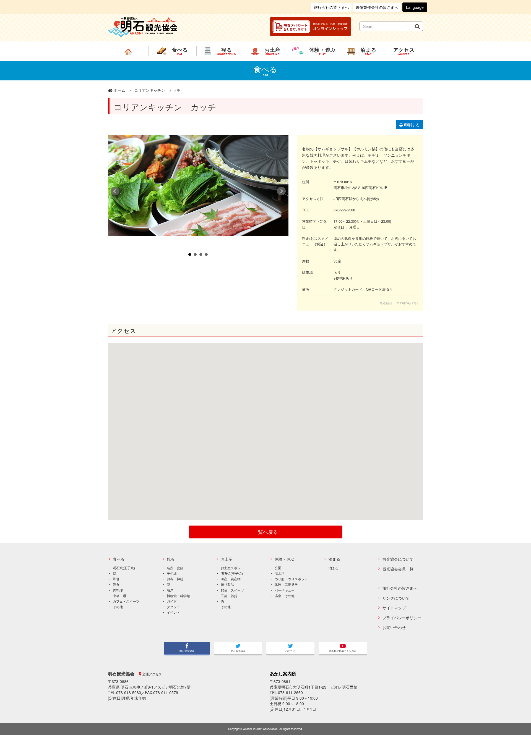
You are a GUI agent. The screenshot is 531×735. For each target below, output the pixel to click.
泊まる (334, 559)
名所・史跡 (175, 567)
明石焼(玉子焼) (124, 567)
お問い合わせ (394, 627)
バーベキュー (285, 590)
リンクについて (396, 598)
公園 (278, 567)
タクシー (173, 606)
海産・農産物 (231, 578)
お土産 (226, 559)
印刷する (411, 124)
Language (415, 7)
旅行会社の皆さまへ (331, 7)
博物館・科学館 (178, 595)
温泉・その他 (285, 595)
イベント (173, 612)
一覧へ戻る (265, 531)
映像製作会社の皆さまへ (377, 7)
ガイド (172, 601)
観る (171, 559)
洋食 (116, 584)
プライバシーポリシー (401, 618)
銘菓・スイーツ (232, 590)
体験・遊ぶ (284, 559)
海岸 (170, 590)
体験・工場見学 (286, 584)
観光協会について (397, 559)
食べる (118, 559)
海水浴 (280, 573)
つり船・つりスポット (291, 578)
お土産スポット (232, 567)
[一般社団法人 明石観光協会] (143, 26)
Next (281, 191)
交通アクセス (151, 673)
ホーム (119, 90)
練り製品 (227, 584)
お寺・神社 (175, 578)
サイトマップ (394, 608)
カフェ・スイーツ (126, 601)
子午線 (172, 573)
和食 (116, 578)
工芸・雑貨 (229, 595)
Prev (115, 191)
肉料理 (118, 590)
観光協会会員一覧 (397, 569)
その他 (118, 606)
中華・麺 (119, 595)
